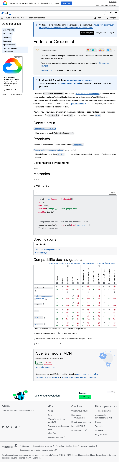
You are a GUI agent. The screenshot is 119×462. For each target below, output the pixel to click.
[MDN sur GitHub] (3, 427)
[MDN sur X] (11, 427)
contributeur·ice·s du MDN (87, 374)
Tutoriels (98, 426)
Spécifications (9, 45)
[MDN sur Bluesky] (7, 427)
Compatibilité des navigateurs (10, 49)
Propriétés (7, 33)
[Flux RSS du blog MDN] (20, 427)
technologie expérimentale (79, 80)
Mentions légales (88, 446)
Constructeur (8, 30)
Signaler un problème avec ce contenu (77, 377)
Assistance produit (55, 437)
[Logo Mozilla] (9, 446)
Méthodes (7, 37)
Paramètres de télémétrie (66, 446)
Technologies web (103, 411)
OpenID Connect (77, 103)
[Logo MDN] (7, 406)
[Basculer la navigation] (116, 13)
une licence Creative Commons (28, 458)
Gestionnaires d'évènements (51, 162)
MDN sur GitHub (78, 430)
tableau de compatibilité (70, 83)
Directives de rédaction (81, 422)
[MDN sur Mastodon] (15, 427)
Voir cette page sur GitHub (46, 377)
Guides (98, 422)
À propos (51, 411)
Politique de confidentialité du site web (36, 446)
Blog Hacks (100, 434)
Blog (50, 415)
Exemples (7, 41)
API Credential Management (87, 93)
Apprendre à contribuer (45, 367)
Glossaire (99, 430)
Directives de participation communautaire (37, 450)
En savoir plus (47, 70)
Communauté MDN (79, 411)
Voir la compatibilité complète (68, 70)
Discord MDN (77, 426)
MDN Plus (52, 433)
